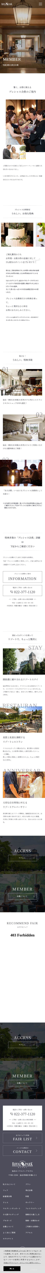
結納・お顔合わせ (32, 1220)
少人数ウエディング (11, 1214)
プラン (28, 1184)
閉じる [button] (12, 1268)
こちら (38, 503)
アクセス (29, 1232)
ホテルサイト (8, 1238)
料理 (27, 1196)
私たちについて (9, 1184)
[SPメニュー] (40, 4)
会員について (8, 1226)
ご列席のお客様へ (32, 1226)
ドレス (5, 1202)
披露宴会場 (7, 1196)
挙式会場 (29, 1190)
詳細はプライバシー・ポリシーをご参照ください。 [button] (22, 1263)
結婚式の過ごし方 (32, 1214)
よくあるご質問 (9, 1232)
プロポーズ (7, 1220)
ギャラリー (29, 1202)
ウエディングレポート (12, 1208)
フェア (5, 1190)
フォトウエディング (33, 1208)
